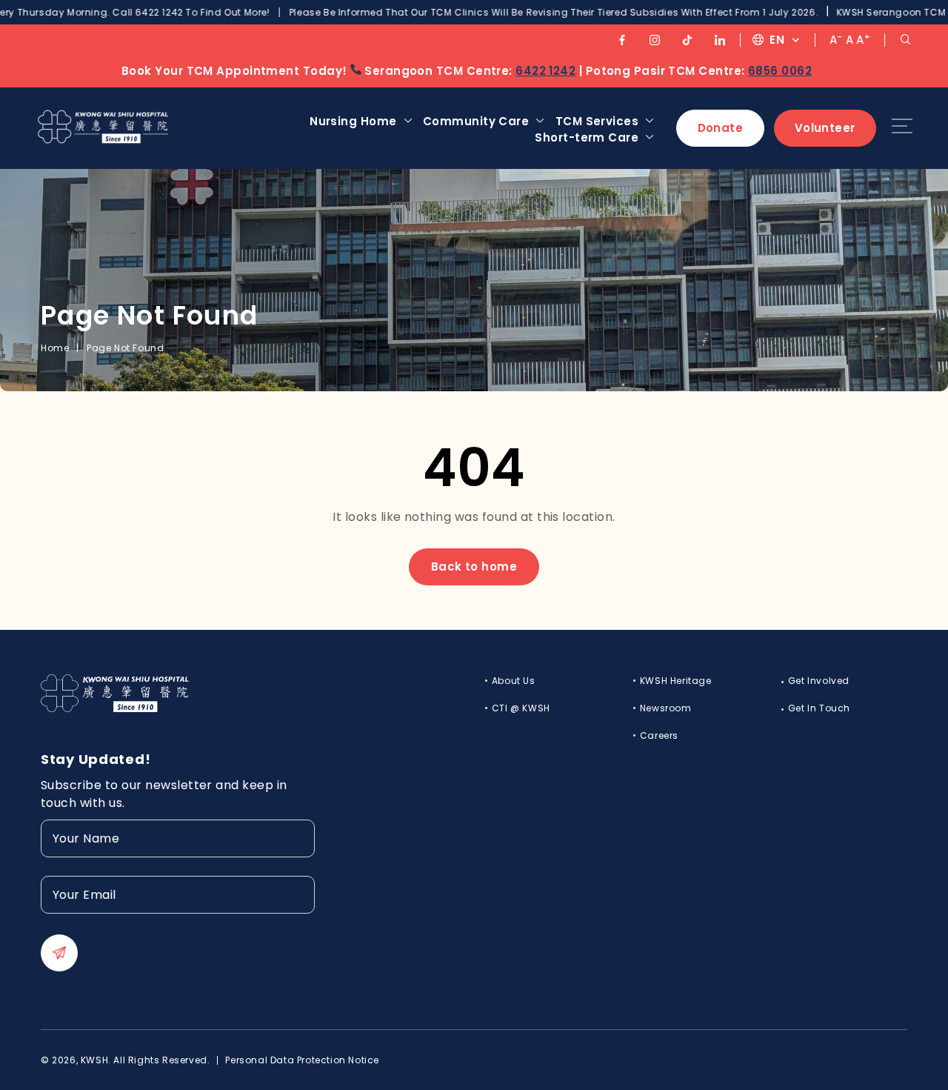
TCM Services (596, 121)
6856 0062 (780, 71)
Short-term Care (586, 137)
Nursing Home (353, 121)
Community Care (476, 121)
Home (55, 348)
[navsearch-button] (905, 39)
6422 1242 (545, 71)
